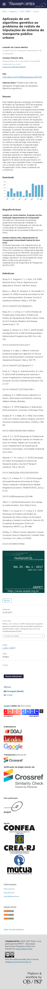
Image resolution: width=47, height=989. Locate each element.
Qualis (7, 706)
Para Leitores (9, 889)
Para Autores (9, 893)
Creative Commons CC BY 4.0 (18, 962)
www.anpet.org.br (24, 949)
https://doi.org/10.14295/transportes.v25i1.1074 (22, 77)
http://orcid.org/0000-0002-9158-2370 (14, 67)
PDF (8, 601)
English (9, 695)
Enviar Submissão (14, 676)
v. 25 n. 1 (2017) (25, 11)
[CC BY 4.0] (9, 957)
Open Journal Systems (14, 929)
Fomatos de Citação (11, 636)
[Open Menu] (4, 4)
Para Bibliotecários (11, 896)
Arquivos (13, 11)
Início (5, 11)
